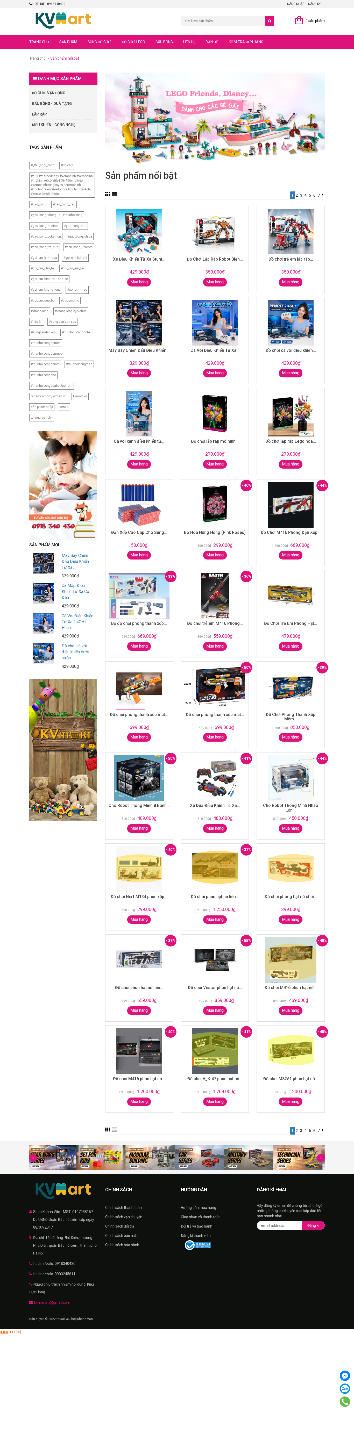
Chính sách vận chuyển (123, 1217)
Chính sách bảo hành (122, 1245)
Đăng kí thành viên (196, 1236)
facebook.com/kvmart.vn (49, 396)
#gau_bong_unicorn (79, 247)
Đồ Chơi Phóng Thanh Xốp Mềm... (290, 717)
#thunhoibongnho (43, 375)
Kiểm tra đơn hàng (246, 42)
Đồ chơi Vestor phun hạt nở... (215, 987)
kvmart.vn (80, 396)
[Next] (323, 194)
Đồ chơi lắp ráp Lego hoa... (290, 441)
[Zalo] (345, 1388)
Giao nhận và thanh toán (201, 1217)
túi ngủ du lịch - (42, 417)
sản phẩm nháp (42, 407)
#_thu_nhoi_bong (42, 165)
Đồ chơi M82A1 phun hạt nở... (290, 1078)
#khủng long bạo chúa (71, 311)
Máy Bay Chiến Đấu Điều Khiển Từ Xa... (75, 561)
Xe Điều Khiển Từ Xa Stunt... (139, 259)
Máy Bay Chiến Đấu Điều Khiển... (139, 350)
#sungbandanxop (43, 332)
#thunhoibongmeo (79, 364)
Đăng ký (314, 4)
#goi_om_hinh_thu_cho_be (49, 279)
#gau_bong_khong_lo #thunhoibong (56, 215)
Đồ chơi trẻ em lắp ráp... (290, 259)
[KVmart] (63, 1191)
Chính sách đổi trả (119, 1226)
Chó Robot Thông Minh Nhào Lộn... (290, 808)
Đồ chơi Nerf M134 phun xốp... (139, 896)
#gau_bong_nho (75, 226)
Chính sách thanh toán (123, 1208)
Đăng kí (313, 1225)
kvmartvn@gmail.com (52, 1302)
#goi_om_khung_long (46, 289)
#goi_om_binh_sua (44, 258)
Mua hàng (139, 281)
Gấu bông (164, 42)
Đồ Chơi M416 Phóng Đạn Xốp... (291, 532)
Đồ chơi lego (133, 42)
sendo (63, 407)
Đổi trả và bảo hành (196, 1226)
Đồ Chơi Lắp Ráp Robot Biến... (215, 259)
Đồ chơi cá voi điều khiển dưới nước (75, 651)
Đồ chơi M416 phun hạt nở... (291, 987)
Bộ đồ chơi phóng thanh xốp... (139, 623)
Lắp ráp (39, 114)
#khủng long (39, 311)
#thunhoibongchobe (76, 332)
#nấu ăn (37, 322)
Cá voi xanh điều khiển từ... (139, 441)
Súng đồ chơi (99, 42)
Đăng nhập (295, 4)
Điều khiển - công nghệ (53, 125)
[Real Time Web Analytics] (10, 1332)
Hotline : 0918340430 (48, 4)
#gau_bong (38, 204)
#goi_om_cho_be (42, 268)
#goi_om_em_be (72, 268)
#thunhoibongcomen (46, 343)
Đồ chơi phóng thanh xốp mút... (139, 714)
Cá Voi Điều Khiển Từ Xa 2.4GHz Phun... (77, 621)
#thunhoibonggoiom (45, 364)
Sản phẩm (68, 42)
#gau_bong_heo (64, 204)
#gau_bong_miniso (44, 226)
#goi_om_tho (70, 300)
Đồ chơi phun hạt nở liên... (215, 896)
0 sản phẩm (315, 21)
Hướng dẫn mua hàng (198, 1208)
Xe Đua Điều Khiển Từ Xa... (215, 805)
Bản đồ (212, 42)
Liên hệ (189, 42)
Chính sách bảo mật (121, 1236)
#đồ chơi (67, 165)
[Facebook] (345, 1376)
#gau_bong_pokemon (46, 236)
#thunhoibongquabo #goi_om (51, 386)
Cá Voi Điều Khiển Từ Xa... (214, 350)
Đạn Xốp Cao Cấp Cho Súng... (139, 532)
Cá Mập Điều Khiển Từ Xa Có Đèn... (75, 591)
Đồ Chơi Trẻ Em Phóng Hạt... (290, 623)
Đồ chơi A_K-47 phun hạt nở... (214, 1078)
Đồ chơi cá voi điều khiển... (291, 350)
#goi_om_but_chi (75, 258)
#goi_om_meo (77, 289)
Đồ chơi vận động (48, 93)
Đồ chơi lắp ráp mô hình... (215, 441)
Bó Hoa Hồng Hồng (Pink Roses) (215, 532)
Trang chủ (39, 42)
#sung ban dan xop (62, 322)
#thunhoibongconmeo (46, 353)
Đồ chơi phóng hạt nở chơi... (291, 896)
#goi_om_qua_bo (42, 300)
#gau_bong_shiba (79, 236)
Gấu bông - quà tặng (52, 104)
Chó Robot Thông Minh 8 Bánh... (139, 805)
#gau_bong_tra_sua (44, 247)
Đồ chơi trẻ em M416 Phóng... (215, 623)
